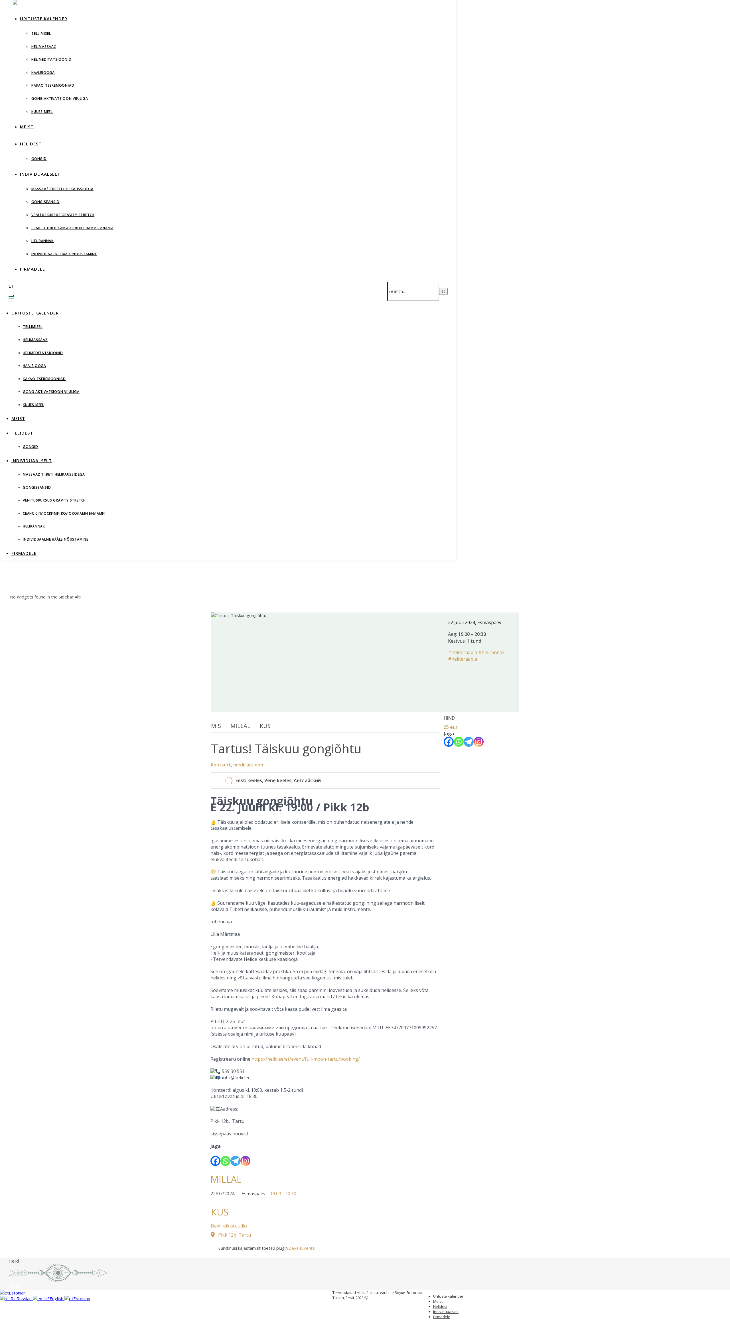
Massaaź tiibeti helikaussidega (62, 188)
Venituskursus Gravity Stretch (62, 214)
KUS (265, 726)
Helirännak (42, 240)
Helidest (31, 144)
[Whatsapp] (225, 1161)
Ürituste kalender (43, 18)
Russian (25, 1298)
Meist (27, 126)
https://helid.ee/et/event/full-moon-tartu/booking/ (306, 1059)
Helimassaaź (43, 46)
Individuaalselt (40, 174)
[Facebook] (215, 1161)
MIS (216, 726)
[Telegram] (235, 1161)
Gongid (39, 158)
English (57, 1298)
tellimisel (41, 33)
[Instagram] (245, 1161)
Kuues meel (42, 111)
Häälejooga (43, 72)
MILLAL (240, 726)
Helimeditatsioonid (51, 59)
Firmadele (32, 269)
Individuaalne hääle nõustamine (64, 253)
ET (11, 286)
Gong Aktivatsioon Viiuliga (59, 98)
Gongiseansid (45, 201)
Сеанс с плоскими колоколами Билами (72, 228)
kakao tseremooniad (52, 85)
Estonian (17, 1293)
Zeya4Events (302, 1248)
